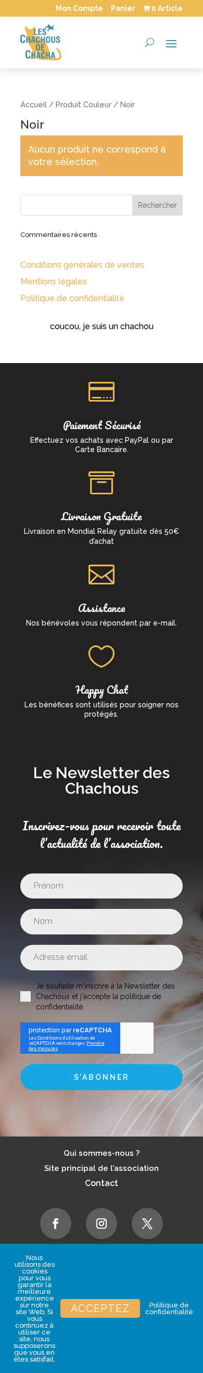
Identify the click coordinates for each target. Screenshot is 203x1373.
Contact (101, 1183)
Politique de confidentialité (72, 298)
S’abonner (101, 1077)
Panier (123, 8)
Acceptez (100, 1308)
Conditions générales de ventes (82, 265)
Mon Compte (79, 8)
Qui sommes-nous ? (101, 1153)
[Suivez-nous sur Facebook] (55, 1223)
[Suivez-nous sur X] (147, 1223)
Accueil (33, 104)
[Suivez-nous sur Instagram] (101, 1223)
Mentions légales (53, 281)
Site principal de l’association (101, 1168)
